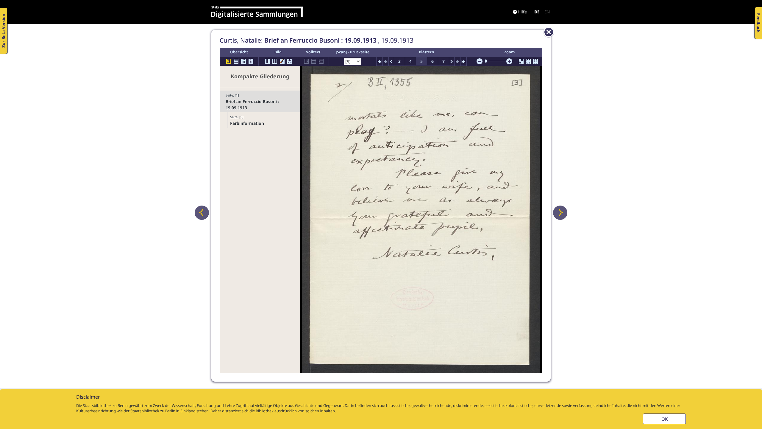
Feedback (758, 23)
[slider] (488, 61)
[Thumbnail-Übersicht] (243, 61)
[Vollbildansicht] (521, 61)
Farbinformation (247, 123)
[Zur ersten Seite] (379, 61)
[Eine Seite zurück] (202, 213)
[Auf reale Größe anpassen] (535, 61)
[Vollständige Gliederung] (236, 61)
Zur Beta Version (3, 31)
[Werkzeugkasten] (282, 61)
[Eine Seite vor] (560, 213)
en (547, 12)
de (537, 12)
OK (664, 419)
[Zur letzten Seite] (463, 61)
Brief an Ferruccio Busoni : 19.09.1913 (252, 105)
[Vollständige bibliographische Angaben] (251, 61)
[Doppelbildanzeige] (274, 61)
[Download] (289, 61)
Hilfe (522, 12)
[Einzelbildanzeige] (267, 61)
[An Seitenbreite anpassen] (528, 61)
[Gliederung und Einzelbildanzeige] (228, 61)
